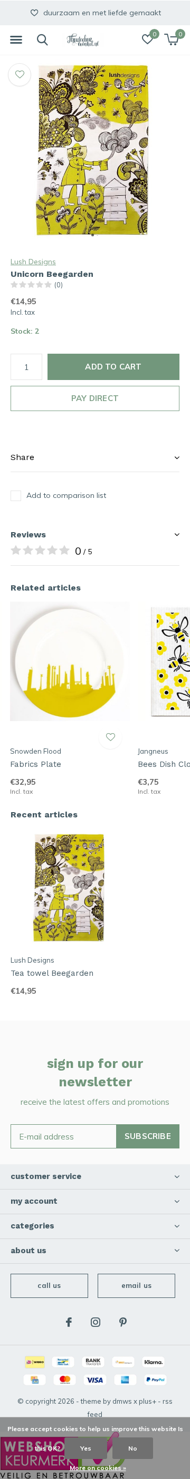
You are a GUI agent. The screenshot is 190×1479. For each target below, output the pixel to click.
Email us (136, 1285)
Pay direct (95, 398)
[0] (171, 39)
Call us (49, 1285)
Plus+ (147, 1401)
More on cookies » (98, 1468)
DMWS (122, 1401)
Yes (85, 1448)
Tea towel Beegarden (52, 973)
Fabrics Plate (35, 764)
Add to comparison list (66, 495)
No (132, 1448)
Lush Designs (33, 261)
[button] (16, 40)
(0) (58, 285)
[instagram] (95, 1322)
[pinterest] (123, 1322)
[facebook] (69, 1322)
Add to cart (113, 367)
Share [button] (22, 457)
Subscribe (148, 1136)
